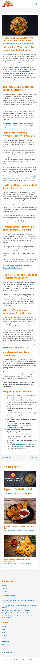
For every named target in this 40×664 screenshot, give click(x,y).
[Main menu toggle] (36, 4)
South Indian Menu (7, 653)
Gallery (4, 644)
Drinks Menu (5, 641)
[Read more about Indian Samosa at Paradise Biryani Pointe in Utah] (20, 546)
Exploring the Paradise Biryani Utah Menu (18, 490)
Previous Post (6, 457)
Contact (4, 638)
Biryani (4, 586)
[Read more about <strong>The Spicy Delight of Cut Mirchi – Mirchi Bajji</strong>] (20, 511)
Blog (3, 630)
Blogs (3, 632)
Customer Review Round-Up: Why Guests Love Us (17, 610)
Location (4, 589)
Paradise (18, 44)
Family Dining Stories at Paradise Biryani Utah (16, 613)
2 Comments (8, 493)
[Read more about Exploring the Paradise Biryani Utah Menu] (20, 479)
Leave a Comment (8, 44)
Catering (5, 635)
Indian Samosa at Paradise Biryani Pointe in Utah (17, 560)
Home (4, 647)
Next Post (35, 457)
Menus (4, 650)
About (4, 627)
